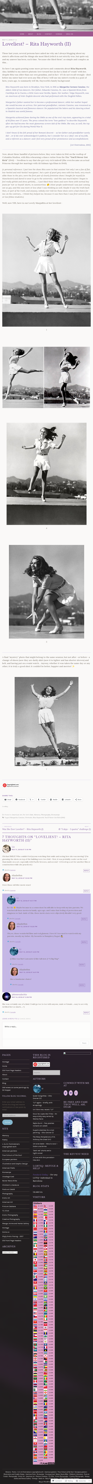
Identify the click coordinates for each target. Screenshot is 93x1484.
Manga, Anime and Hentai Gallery (15, 1223)
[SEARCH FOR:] (46, 1073)
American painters (9, 1151)
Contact (48, 34)
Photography (45, 815)
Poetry (4, 1140)
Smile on (69, 34)
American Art (17, 815)
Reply (86, 870)
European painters (9, 1159)
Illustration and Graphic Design (15, 1164)
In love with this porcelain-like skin (44, 1158)
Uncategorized (8, 1177)
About (30, 34)
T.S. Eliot (5, 1211)
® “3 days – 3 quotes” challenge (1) (75, 828)
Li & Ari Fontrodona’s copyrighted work (11, 1145)
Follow (7, 1122)
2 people (17, 918)
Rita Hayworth (38, 818)
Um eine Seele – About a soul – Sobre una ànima (45, 1145)
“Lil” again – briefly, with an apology (42, 1104)
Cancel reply (25, 1019)
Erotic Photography (10, 1215)
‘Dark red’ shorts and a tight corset (42, 1152)
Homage (59, 34)
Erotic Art (6, 1198)
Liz (13, 846)
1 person (12, 870)
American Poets (8, 1168)
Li (16, 40)
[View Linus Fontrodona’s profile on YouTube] (71, 1093)
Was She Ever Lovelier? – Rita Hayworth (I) (22, 828)
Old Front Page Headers (11, 1070)
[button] (23, 377)
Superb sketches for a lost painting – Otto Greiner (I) (43, 1131)
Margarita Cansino (17, 818)
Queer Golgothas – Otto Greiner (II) (42, 1097)
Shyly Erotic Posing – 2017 (12, 1236)
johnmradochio (19, 994)
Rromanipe (55, 815)
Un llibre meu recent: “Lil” (43, 1110)
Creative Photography (11, 1219)
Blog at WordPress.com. (46, 1482)
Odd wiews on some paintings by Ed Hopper (15, 1088)
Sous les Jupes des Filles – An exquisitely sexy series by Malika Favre (45, 1116)
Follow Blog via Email (14, 1096)
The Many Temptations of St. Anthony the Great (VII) (44, 1138)
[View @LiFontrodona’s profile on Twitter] (66, 1093)
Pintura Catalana (9, 1206)
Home (22, 34)
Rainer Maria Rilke (9, 1181)
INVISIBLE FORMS (46, 15)
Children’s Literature (10, 1185)
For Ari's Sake (28, 815)
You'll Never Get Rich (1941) (55, 818)
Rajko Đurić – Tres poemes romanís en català (43, 1124)
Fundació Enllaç (40, 1174)
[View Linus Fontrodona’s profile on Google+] (76, 1093)
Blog (39, 34)
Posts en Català (8, 1189)
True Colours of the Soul (12, 1155)
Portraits (28, 818)
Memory (37, 815)
